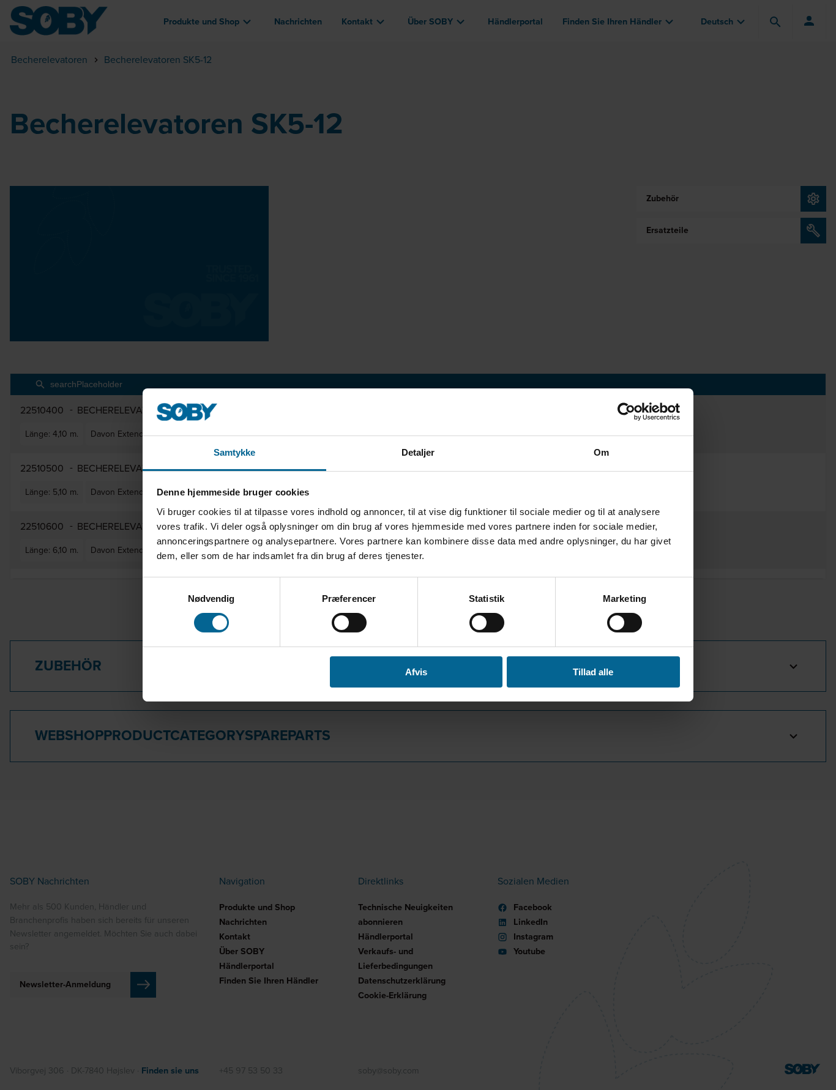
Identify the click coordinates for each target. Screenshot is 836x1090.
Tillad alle (593, 672)
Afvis (416, 672)
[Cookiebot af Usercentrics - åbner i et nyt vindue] (626, 411)
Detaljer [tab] (418, 452)
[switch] (349, 622)
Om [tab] (601, 452)
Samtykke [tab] (235, 452)
